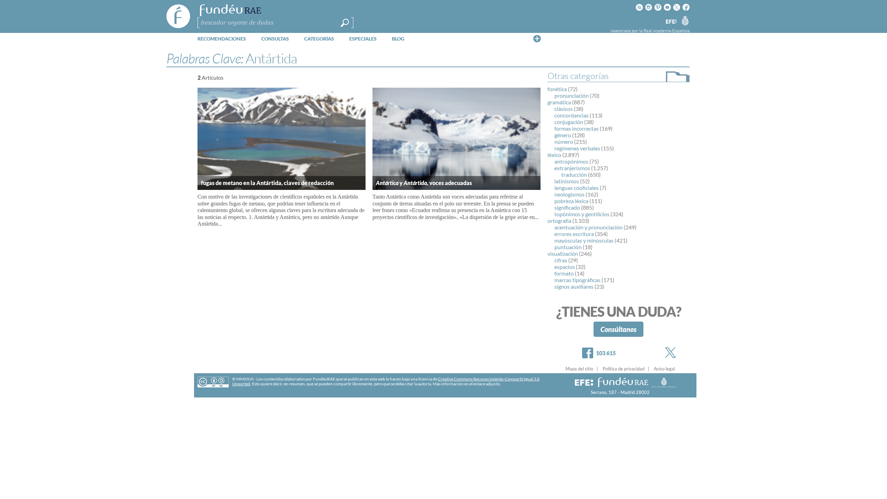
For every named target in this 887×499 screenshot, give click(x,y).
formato (564, 273)
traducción (574, 174)
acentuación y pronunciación (588, 227)
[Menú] (537, 38)
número (563, 141)
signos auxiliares (574, 286)
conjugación (568, 122)
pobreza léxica (571, 201)
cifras (560, 260)
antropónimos (571, 161)
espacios (564, 266)
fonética (557, 89)
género (562, 135)
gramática (559, 102)
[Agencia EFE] (671, 22)
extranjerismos (572, 168)
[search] (345, 23)
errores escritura (574, 233)
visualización (562, 253)
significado (567, 207)
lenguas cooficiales (576, 187)
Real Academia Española (666, 30)
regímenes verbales (577, 148)
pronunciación (571, 95)
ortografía (559, 220)
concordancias (571, 115)
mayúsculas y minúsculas (584, 240)
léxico (554, 154)
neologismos (569, 194)
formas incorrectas (576, 128)
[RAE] (685, 20)
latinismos (566, 181)
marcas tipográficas (577, 280)
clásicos (563, 108)
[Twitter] (672, 352)
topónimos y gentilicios (581, 214)
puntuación (568, 247)
